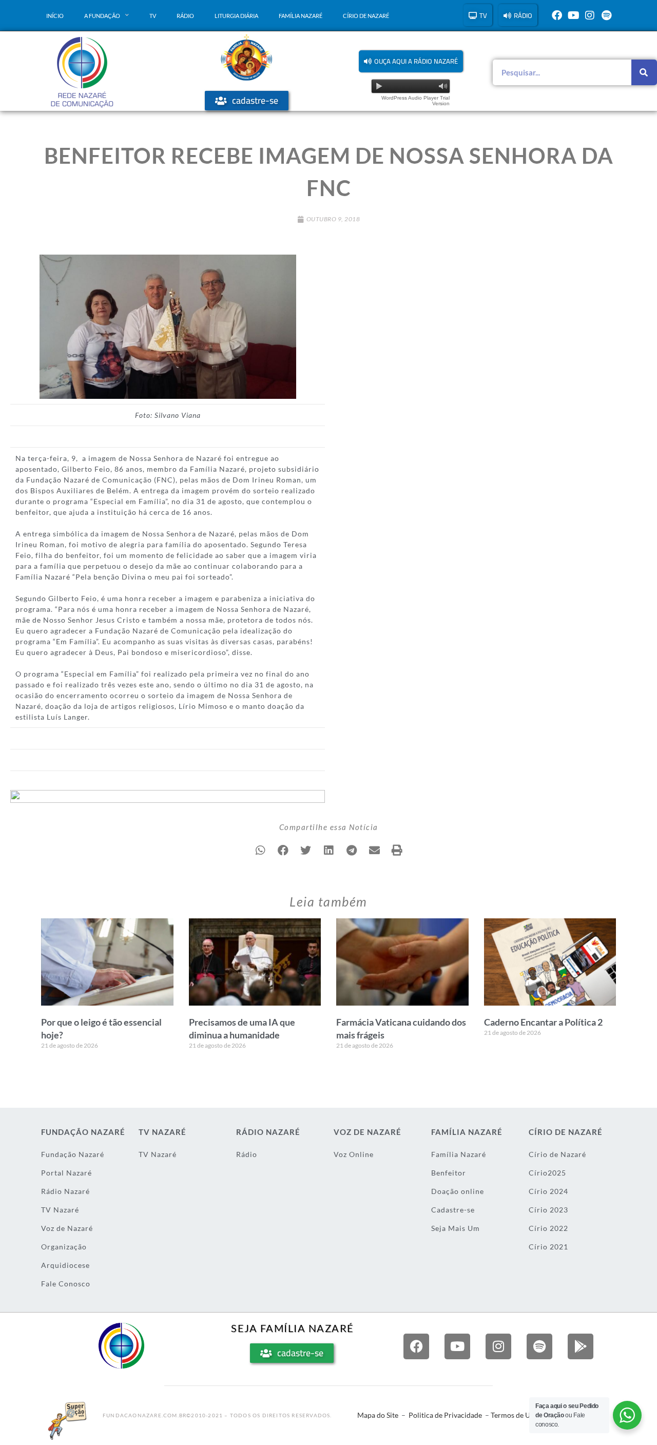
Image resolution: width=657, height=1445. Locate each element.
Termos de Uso (514, 1415)
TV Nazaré (60, 1209)
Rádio (185, 15)
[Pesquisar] (644, 72)
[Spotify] (606, 15)
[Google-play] (580, 1346)
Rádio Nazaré (65, 1191)
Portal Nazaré (66, 1172)
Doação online (457, 1191)
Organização (64, 1246)
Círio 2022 (548, 1228)
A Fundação (102, 15)
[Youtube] (573, 15)
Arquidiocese (65, 1265)
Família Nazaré (300, 15)
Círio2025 (547, 1172)
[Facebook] (557, 15)
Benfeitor (448, 1172)
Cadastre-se (453, 1209)
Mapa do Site (377, 1415)
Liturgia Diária (236, 15)
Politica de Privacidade (445, 1415)
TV (152, 15)
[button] (411, 61)
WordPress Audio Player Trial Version (415, 100)
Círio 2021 (548, 1246)
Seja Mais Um (455, 1228)
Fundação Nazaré (72, 1154)
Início (55, 15)
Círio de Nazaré (366, 15)
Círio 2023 (548, 1209)
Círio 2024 (548, 1191)
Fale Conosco (65, 1283)
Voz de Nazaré (67, 1228)
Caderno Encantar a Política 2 (543, 1022)
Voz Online (354, 1154)
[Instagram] (590, 15)
